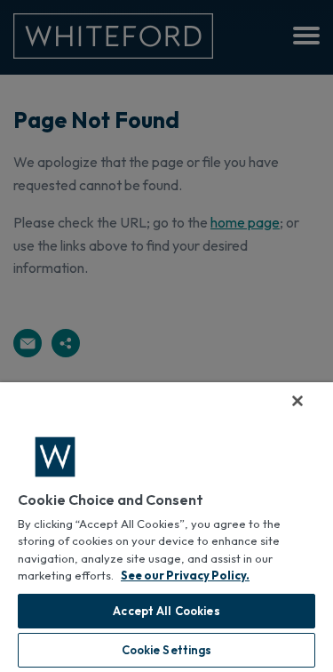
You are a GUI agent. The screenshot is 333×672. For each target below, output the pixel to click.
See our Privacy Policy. (185, 575)
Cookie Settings (167, 650)
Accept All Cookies (166, 611)
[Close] (297, 401)
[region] (166, 527)
